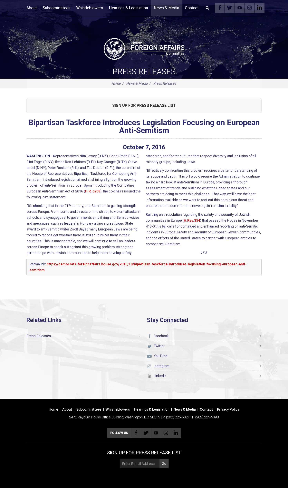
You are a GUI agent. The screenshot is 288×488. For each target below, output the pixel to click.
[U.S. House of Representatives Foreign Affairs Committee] (144, 48)
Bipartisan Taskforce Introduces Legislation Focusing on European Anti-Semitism (144, 126)
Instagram (249, 8)
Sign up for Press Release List (144, 105)
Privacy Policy (228, 409)
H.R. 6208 (92, 191)
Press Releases (144, 71)
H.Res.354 (192, 220)
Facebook (220, 8)
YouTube (240, 8)
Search (207, 8)
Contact (192, 7)
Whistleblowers (89, 7)
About (31, 7)
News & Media (166, 7)
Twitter (230, 8)
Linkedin (259, 8)
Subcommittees (56, 7)
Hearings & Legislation (128, 7)
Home (116, 83)
